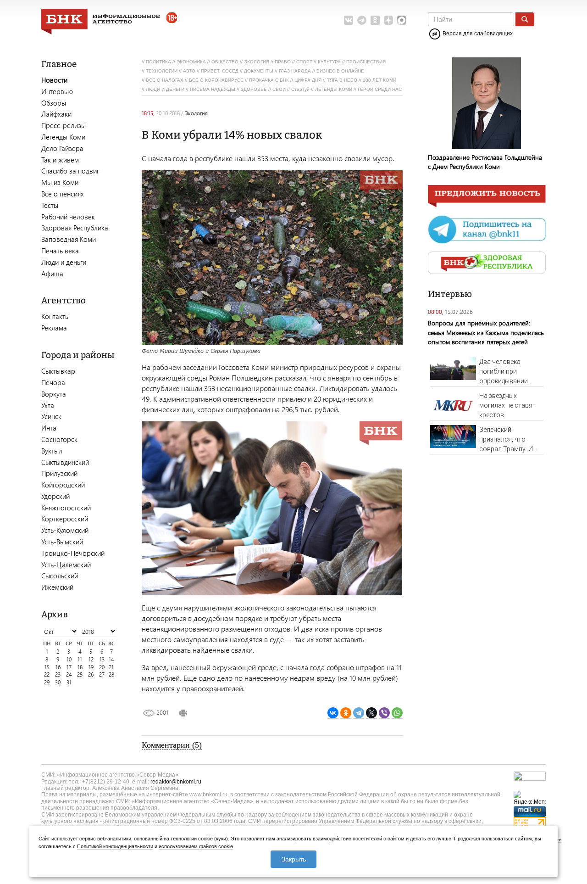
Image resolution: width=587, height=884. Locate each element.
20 (102, 667)
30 (58, 682)
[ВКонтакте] (332, 713)
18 (80, 667)
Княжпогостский (66, 507)
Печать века (60, 250)
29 (47, 682)
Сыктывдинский (65, 462)
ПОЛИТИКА (158, 61)
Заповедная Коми (68, 239)
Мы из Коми (59, 182)
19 (91, 667)
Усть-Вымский (62, 541)
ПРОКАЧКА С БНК (269, 80)
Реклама (54, 327)
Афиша (52, 273)
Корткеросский (64, 518)
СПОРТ (304, 61)
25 (80, 674)
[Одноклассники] (345, 713)
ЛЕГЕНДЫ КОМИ (333, 89)
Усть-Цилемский (66, 564)
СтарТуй (300, 89)
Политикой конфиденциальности (115, 846)
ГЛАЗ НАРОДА (295, 70)
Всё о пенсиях (62, 193)
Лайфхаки (56, 113)
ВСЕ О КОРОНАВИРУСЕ (216, 80)
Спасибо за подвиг (70, 170)
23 (58, 674)
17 (69, 667)
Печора (53, 382)
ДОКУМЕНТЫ (258, 70)
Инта (48, 427)
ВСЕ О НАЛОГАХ (164, 80)
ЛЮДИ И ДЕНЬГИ (165, 89)
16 (58, 667)
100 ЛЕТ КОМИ (379, 80)
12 (91, 659)
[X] (371, 713)
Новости (54, 79)
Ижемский (57, 587)
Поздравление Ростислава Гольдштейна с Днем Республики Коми (485, 162)
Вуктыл (51, 450)
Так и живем (60, 159)
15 (47, 667)
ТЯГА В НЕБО (342, 80)
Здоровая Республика (74, 227)
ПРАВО (283, 61)
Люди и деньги (63, 262)
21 (111, 667)
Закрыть (294, 859)
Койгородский (63, 484)
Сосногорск (59, 439)
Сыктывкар (58, 370)
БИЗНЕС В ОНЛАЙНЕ (340, 70)
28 (111, 674)
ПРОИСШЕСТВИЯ (366, 61)
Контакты (55, 316)
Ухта (47, 405)
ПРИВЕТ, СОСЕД (219, 70)
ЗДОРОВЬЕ (254, 89)
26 (91, 674)
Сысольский (59, 575)
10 (69, 659)
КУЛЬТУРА (329, 61)
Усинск (51, 416)
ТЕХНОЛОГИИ (161, 70)
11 (80, 659)
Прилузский (59, 473)
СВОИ (279, 89)
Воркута (53, 393)
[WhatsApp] (397, 713)
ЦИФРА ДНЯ (307, 80)
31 (69, 682)
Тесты (49, 205)
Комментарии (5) (172, 745)
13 (102, 659)
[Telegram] (358, 713)
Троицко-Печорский (73, 553)
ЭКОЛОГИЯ (256, 61)
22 (47, 674)
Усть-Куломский (65, 530)
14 (111, 659)
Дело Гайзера (62, 148)
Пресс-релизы (63, 125)
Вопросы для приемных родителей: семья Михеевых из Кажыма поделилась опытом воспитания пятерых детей (486, 332)
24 (69, 674)
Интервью (57, 91)
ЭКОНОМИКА (191, 61)
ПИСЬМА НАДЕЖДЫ (212, 89)
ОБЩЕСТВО (224, 61)
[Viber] (384, 713)
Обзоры (53, 102)
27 (102, 674)
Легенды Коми (63, 136)
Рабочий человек (68, 216)
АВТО (189, 70)
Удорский (55, 496)
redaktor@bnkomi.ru (175, 781)
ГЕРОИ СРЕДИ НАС (380, 89)
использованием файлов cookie (196, 846)
